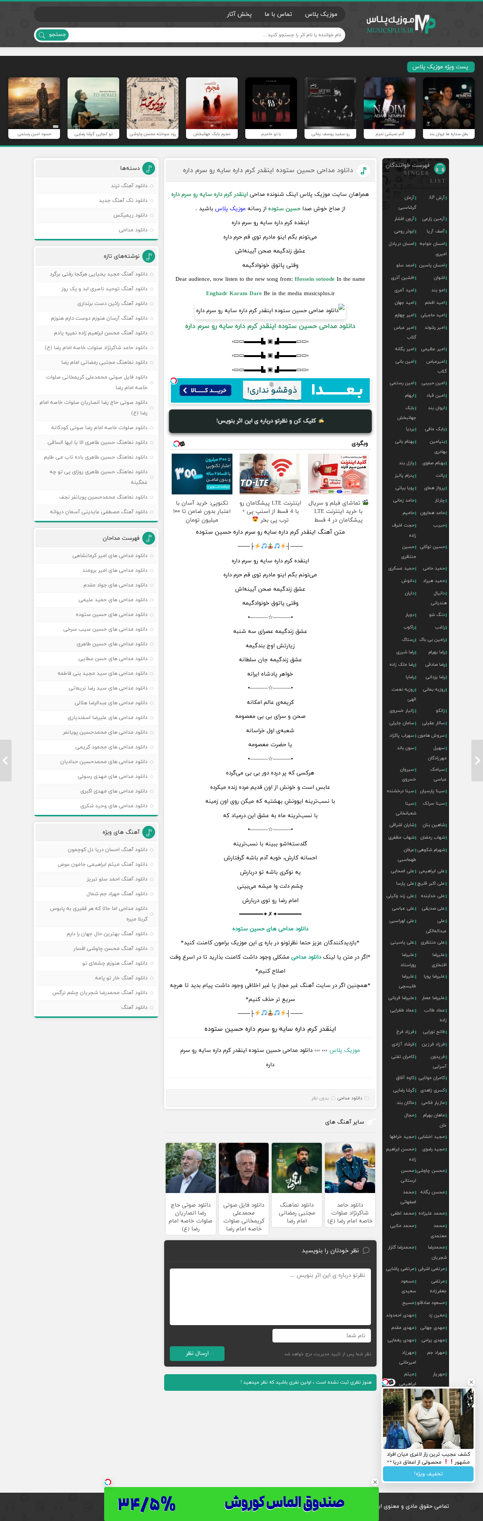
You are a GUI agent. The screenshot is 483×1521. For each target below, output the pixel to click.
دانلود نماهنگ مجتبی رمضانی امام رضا (104, 362)
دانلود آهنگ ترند (129, 185)
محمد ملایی (402, 1226)
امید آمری (404, 290)
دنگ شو (437, 615)
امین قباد (435, 396)
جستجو (57, 34)
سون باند (405, 748)
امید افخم (435, 303)
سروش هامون (431, 736)
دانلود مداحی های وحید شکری (114, 806)
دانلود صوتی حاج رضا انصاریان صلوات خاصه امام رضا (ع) (94, 408)
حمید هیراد (434, 581)
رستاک (408, 640)
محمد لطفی (402, 1213)
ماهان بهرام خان (435, 1120)
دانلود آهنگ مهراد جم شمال (117, 894)
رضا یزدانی (435, 677)
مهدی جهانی (432, 1328)
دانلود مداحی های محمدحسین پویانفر (105, 732)
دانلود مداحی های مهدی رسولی (113, 776)
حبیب (439, 525)
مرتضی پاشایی (400, 1269)
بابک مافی (435, 429)
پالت (440, 476)
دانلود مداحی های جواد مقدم (115, 585)
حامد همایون (432, 513)
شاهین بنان (434, 825)
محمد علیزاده (431, 1213)
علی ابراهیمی (432, 871)
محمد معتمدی (439, 1231)
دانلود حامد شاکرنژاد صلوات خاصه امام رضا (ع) (96, 347)
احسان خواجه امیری (433, 249)
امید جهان (404, 303)
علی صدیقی (433, 908)
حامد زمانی (403, 500)
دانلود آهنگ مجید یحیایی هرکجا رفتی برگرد (99, 274)
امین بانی (404, 362)
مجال (409, 1115)
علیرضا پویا (434, 976)
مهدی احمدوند (400, 1315)
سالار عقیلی (433, 723)
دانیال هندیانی (439, 598)
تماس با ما (278, 14)
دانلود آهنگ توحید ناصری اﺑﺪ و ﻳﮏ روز (105, 288)
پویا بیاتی (404, 488)
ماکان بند (405, 1103)
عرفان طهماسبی (407, 855)
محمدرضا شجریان (437, 1252)
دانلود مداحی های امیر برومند (115, 570)
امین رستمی (402, 383)
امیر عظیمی (433, 349)
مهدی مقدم (402, 1328)
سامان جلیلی (401, 723)
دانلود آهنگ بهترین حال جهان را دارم (107, 934)
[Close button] (375, 1482)
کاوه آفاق (405, 1078)
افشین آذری (402, 278)
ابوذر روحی (404, 231)
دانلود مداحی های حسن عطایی (113, 658)
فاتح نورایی (434, 1032)
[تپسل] (173, 381)
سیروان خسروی (408, 774)
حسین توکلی (432, 547)
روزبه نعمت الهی (404, 694)
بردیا (410, 429)
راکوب (408, 627)
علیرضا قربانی (401, 998)
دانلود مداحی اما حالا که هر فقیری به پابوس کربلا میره (99, 914)
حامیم (408, 513)
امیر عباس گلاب (405, 332)
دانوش (407, 581)
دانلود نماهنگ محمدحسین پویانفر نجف (103, 497)
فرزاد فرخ (405, 1032)
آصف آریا (436, 231)
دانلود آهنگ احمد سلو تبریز (117, 879)
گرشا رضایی (403, 1090)
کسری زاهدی (432, 1090)
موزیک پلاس (401, 24)
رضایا (410, 677)
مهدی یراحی (433, 1340)
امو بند (438, 290)
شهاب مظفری (401, 837)
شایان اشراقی (401, 825)
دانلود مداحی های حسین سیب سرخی (105, 629)
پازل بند (406, 463)
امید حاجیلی (433, 315)
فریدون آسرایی (439, 1062)
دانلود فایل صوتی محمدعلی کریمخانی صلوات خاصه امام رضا (97, 382)
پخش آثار (239, 14)
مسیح (408, 1303)
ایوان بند (436, 408)
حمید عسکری (401, 568)
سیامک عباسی (438, 774)
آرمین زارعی (433, 219)
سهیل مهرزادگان (437, 753)
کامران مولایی (431, 1078)
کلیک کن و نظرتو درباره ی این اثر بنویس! (267, 421)
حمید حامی (434, 568)
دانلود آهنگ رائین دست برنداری (112, 303)
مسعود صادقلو (431, 1303)
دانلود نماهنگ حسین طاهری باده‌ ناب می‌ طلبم (96, 457)
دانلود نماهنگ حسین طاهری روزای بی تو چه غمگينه (99, 477)
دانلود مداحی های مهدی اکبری (114, 791)
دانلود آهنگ (134, 1007)
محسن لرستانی (408, 1176)
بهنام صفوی (433, 463)
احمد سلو (405, 265)
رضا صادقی (435, 665)
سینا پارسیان (432, 791)
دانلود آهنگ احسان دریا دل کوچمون (108, 849)
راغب (440, 627)
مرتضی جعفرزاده (438, 1286)
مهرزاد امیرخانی (407, 1358)
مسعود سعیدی (408, 1286)
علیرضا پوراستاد (408, 960)
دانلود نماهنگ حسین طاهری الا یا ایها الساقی (98, 442)
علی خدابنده (433, 896)
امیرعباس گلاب (436, 366)
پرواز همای (434, 488)
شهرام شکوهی (431, 850)
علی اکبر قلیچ (431, 884)
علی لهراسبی (401, 921)
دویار (409, 615)
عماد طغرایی (402, 1010)
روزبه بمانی (434, 690)
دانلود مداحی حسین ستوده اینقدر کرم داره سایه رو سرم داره (268, 170)
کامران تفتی (402, 1057)
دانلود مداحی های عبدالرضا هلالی (111, 703)
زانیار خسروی (401, 711)
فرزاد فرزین (433, 1044)
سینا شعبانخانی (406, 808)
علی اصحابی (402, 871)
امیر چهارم (404, 315)
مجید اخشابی (431, 1137)
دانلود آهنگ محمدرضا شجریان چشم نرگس (100, 992)
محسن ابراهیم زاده (401, 1154)
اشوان (439, 278)
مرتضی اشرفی (431, 1269)
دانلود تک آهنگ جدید (123, 200)
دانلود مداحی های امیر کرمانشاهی (110, 555)
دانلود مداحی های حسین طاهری (112, 644)
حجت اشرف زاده (404, 530)
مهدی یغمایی (401, 1340)
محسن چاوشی (431, 1171)
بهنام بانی (404, 442)
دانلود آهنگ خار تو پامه (121, 978)
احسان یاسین (432, 265)
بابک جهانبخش (406, 413)
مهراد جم (436, 1353)
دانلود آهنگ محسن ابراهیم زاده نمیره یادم (101, 333)
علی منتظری (433, 942)
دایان (409, 593)
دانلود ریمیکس (130, 215)
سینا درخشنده (400, 791)
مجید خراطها (402, 1137)
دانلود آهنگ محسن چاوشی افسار (111, 948)
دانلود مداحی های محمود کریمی (111, 747)
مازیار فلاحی (433, 1103)
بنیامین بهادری (438, 446)
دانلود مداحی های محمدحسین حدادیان (104, 761)
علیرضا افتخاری (439, 960)
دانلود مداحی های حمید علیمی (113, 599)
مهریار (439, 1374)
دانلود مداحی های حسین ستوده (270, 929)
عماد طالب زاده (435, 1015)
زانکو (440, 711)
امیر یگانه (404, 349)
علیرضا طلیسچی (407, 981)
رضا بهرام (436, 652)
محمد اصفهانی (408, 1197)
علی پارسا (405, 884)
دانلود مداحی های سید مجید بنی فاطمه (103, 673)
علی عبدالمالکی (436, 926)
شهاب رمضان (432, 837)
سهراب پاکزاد (401, 736)
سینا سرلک (434, 804)
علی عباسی (403, 908)
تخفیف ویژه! (428, 1474)
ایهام (409, 396)
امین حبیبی (433, 383)
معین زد (437, 1315)
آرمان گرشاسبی (407, 203)
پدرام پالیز (404, 476)
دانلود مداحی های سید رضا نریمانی (108, 688)
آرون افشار (404, 219)
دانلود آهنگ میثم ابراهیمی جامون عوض (102, 864)
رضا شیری (405, 652)
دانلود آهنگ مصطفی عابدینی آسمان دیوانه (99, 512)
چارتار (440, 500)
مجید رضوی (433, 1149)
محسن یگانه (432, 1192)
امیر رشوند (435, 328)
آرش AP (437, 198)
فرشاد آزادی (403, 1044)
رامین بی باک (432, 640)
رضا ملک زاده (401, 665)
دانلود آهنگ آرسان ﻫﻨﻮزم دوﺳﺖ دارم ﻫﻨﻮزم (99, 318)
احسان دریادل (401, 244)
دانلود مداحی (306, 957)
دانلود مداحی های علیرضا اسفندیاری (108, 717)
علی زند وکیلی (400, 896)
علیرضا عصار (433, 998)
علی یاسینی (402, 942)
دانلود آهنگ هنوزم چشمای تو (115, 963)
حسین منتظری (408, 552)
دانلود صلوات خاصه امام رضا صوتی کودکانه (99, 427)
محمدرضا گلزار (401, 1247)
